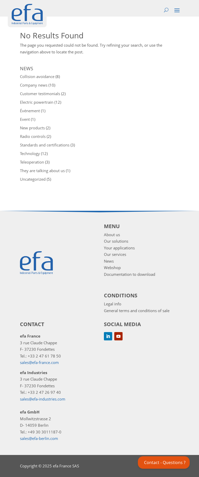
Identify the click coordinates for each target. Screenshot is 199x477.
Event (25, 119)
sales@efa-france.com (39, 362)
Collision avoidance (37, 76)
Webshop (112, 267)
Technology (30, 153)
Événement (30, 110)
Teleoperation (32, 162)
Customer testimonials (40, 93)
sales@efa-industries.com (42, 399)
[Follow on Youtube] (118, 336)
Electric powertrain (36, 102)
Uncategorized (33, 179)
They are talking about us (42, 170)
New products (32, 127)
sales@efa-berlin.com (39, 438)
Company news (33, 85)
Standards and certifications (44, 145)
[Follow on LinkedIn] (108, 336)
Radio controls (33, 136)
